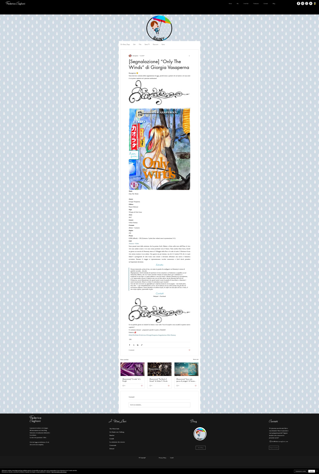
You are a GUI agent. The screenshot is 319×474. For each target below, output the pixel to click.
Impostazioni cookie (300, 471)
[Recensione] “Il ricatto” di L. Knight (132, 380)
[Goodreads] (306, 3)
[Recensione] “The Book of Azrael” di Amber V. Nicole (158, 380)
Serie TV (147, 44)
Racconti (155, 44)
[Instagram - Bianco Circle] (302, 3)
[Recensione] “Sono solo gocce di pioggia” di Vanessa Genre (186, 380)
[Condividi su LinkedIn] (137, 345)
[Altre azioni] (189, 56)
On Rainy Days (125, 44)
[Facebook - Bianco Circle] (298, 3)
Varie (163, 44)
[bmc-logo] (314, 3)
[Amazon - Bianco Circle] (310, 3)
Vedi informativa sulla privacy (59, 472)
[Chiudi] (317, 471)
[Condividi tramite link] (142, 345)
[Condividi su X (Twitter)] (133, 345)
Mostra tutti (196, 359)
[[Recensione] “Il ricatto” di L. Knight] (133, 369)
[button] (246, 3)
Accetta (312, 471)
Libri (134, 44)
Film (140, 44)
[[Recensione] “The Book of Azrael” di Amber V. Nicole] (160, 369)
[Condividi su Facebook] (129, 345)
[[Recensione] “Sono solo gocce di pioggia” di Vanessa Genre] (186, 369)
